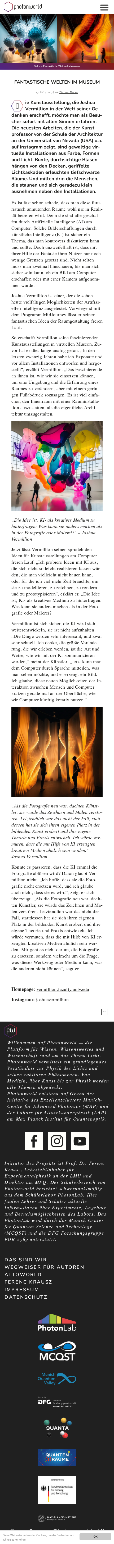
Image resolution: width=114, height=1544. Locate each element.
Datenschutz (26, 1297)
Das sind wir (26, 1260)
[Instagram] (57, 1141)
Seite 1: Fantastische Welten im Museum (57, 66)
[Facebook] (34, 1141)
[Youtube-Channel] (80, 1141)
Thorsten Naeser (68, 92)
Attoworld (23, 1274)
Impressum (22, 1289)
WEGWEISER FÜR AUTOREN (45, 1267)
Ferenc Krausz (28, 1282)
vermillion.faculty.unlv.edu (63, 989)
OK (96, 1536)
